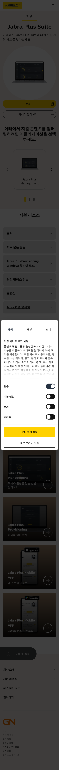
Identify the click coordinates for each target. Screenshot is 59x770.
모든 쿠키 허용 (29, 431)
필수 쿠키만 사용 (29, 442)
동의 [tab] (10, 329)
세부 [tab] (29, 329)
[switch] (50, 396)
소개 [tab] (48, 329)
